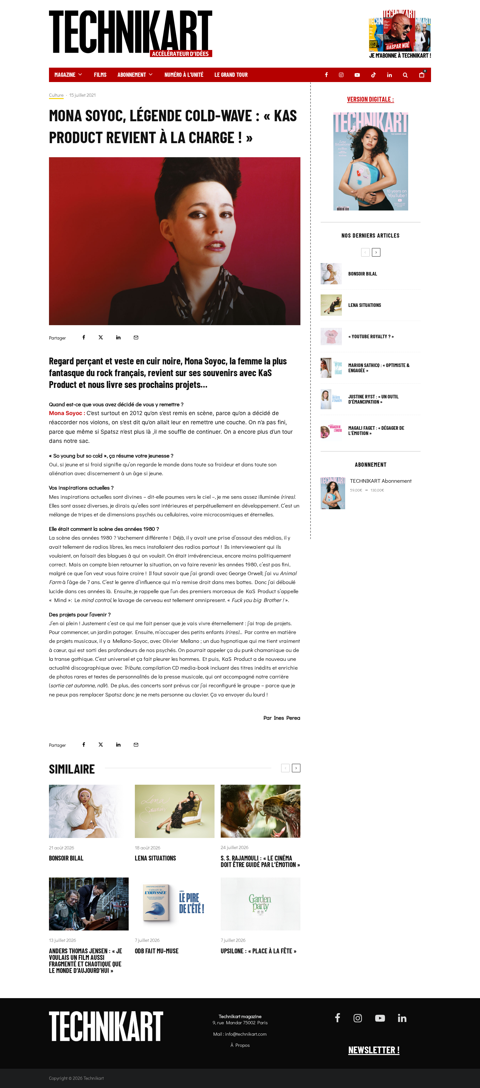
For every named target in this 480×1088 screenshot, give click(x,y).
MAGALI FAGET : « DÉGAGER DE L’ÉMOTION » (376, 430)
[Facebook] (326, 75)
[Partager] (83, 337)
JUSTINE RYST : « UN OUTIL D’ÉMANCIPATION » (373, 399)
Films (100, 74)
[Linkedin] (389, 75)
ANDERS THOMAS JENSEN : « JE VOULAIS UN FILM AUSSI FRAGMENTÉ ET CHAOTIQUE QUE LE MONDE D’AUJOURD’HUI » (85, 960)
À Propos (240, 1045)
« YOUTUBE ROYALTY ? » (371, 336)
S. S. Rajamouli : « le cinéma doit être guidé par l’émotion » (260, 861)
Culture (56, 95)
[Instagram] (341, 75)
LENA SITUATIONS (155, 858)
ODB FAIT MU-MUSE (157, 950)
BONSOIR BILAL (66, 858)
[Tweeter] (100, 337)
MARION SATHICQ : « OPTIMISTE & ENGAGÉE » (379, 367)
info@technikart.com (246, 1033)
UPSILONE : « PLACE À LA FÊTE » (258, 950)
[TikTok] (373, 75)
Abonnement (132, 74)
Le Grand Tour (231, 74)
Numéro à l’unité (184, 74)
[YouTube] (357, 75)
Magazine (65, 74)
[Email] (136, 337)
